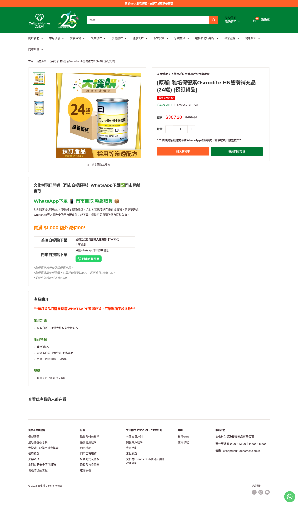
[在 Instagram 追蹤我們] (260, 492)
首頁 (30, 61)
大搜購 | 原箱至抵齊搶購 (43, 448)
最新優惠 (33, 436)
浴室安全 (159, 38)
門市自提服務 (88, 453)
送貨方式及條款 (89, 459)
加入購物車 (183, 151)
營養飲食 (75, 38)
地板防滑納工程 (38, 470)
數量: (160, 129)
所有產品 (41, 61)
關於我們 (33, 38)
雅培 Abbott (164, 104)
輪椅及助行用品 (205, 38)
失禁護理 (96, 38)
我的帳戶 (231, 22)
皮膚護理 (117, 38)
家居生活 (179, 38)
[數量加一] (191, 129)
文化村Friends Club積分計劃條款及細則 (145, 461)
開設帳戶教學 (134, 442)
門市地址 (33, 49)
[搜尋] (213, 20)
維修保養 (85, 470)
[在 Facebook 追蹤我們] (254, 492)
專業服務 (229, 38)
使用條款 (183, 442)
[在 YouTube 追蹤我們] (267, 492)
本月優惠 (54, 38)
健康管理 (138, 38)
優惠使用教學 (88, 442)
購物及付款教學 (89, 436)
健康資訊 (250, 38)
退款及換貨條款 (89, 464)
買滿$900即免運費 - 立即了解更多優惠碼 (149, 3)
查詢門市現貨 (237, 151)
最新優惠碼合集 (38, 442)
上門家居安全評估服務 (42, 464)
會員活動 (131, 448)
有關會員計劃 (134, 436)
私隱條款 (183, 436)
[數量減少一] (169, 129)
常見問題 (131, 453)
